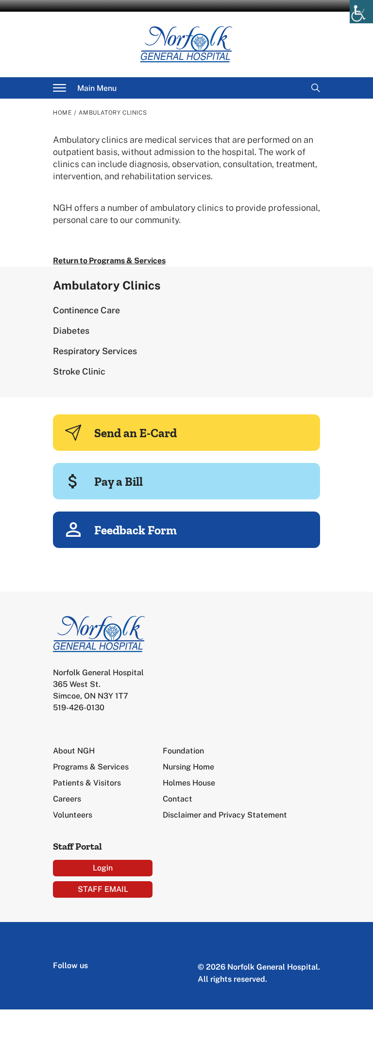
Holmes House (189, 782)
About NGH (74, 750)
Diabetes (71, 330)
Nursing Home (188, 766)
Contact (177, 798)
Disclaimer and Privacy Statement (225, 815)
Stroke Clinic (79, 371)
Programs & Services (91, 766)
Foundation (183, 750)
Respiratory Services (95, 351)
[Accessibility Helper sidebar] (361, 11)
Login (103, 867)
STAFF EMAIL (103, 889)
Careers (67, 798)
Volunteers (72, 815)
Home (62, 112)
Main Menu (97, 88)
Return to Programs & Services (109, 260)
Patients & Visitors (87, 782)
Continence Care (86, 310)
